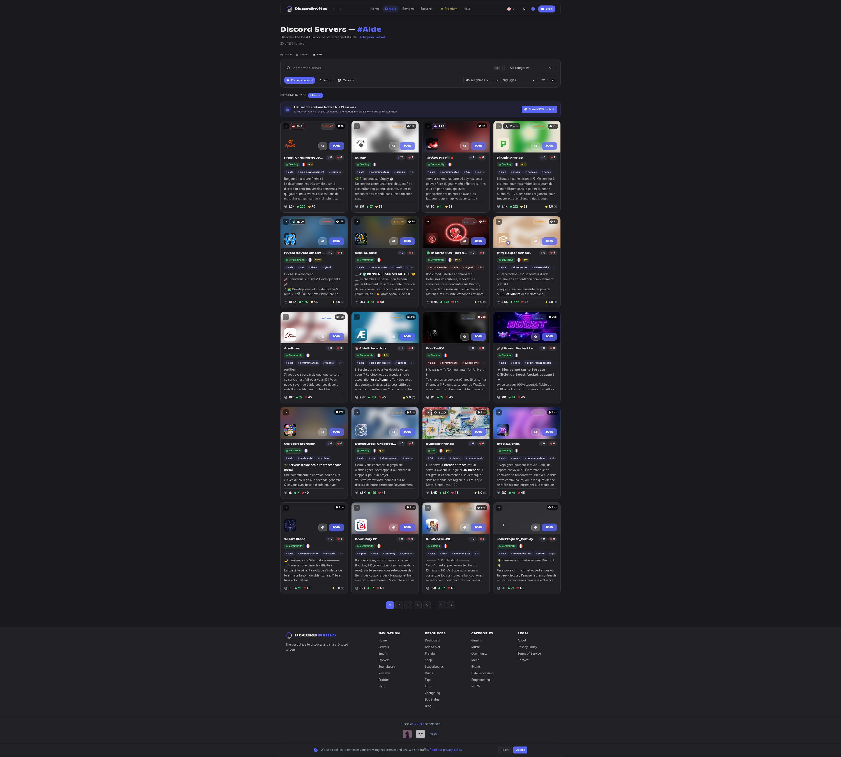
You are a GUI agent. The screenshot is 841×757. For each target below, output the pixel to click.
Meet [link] (475, 660)
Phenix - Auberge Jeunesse (304, 157)
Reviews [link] (384, 673)
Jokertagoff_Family (515, 539)
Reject (505, 750)
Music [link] (475, 647)
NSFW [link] (475, 686)
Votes (326, 80)
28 (401, 157)
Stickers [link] (383, 660)
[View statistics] (328, 126)
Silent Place (295, 539)
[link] (407, 734)
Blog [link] (428, 706)
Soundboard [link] (386, 666)
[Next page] (340, 9)
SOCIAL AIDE (366, 253)
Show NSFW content (541, 109)
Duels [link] (429, 673)
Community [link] (479, 653)
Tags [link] (428, 680)
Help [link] (381, 686)
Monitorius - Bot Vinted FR (449, 253)
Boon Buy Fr (366, 539)
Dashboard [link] (432, 640)
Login (549, 9)
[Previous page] (334, 9)
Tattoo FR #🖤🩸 (440, 157)
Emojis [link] (383, 653)
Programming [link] (480, 680)
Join (336, 146)
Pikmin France (510, 157)
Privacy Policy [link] (527, 647)
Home (374, 9)
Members (348, 80)
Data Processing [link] (482, 673)
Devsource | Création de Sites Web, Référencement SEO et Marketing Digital (375, 444)
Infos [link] (428, 686)
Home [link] (288, 54)
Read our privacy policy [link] (446, 750)
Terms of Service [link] (529, 653)
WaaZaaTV (435, 348)
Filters (550, 80)
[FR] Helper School (514, 253)
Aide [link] (319, 54)
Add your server (372, 37)
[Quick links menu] (286, 126)
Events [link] (476, 666)
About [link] (522, 640)
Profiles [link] (383, 680)
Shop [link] (428, 660)
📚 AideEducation (370, 348)
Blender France (440, 444)
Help (467, 9)
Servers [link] (304, 54)
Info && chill (508, 444)
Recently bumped (302, 80)
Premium (450, 9)
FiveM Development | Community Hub (304, 253)
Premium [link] (431, 653)
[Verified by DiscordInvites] (428, 253)
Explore (426, 9)
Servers (390, 9)
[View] (322, 146)
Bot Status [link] (432, 699)
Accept (520, 750)
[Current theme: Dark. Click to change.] (524, 8)
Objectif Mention (300, 444)
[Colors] (533, 8)
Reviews (408, 9)
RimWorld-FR (438, 539)
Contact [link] (523, 660)
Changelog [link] (432, 693)
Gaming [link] (476, 640)
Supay (360, 157)
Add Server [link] (432, 647)
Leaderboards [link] (434, 666)
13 (441, 605)
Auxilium (292, 348)
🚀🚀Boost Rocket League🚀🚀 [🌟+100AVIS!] (517, 348)
